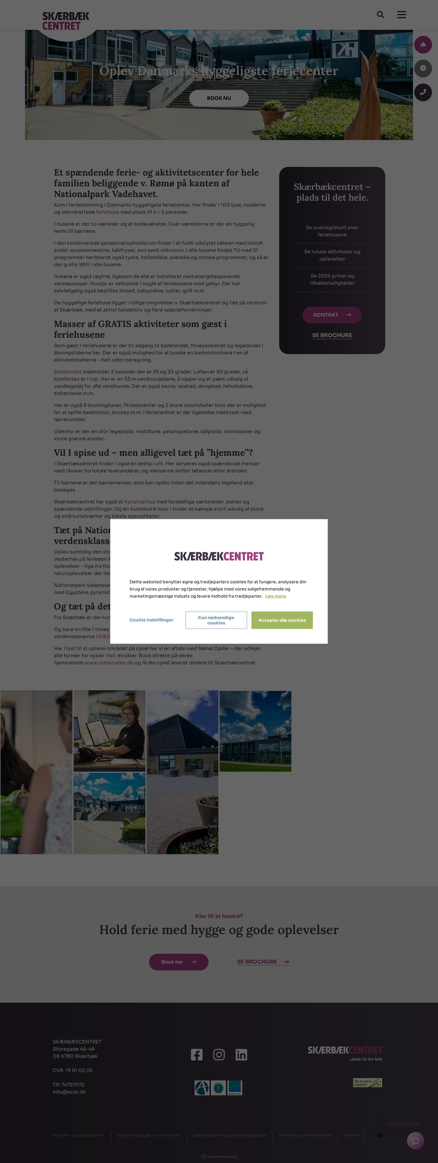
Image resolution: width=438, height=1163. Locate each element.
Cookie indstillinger (151, 620)
